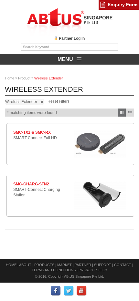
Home (9, 78)
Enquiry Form (122, 4)
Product (24, 78)
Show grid (122, 113)
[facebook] (56, 290)
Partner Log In (72, 38)
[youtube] (82, 290)
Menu (66, 59)
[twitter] (69, 290)
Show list (130, 113)
